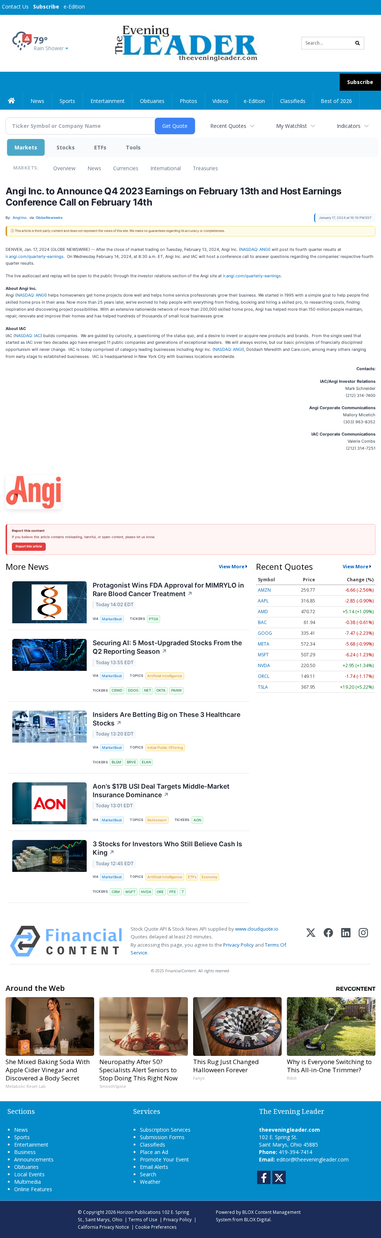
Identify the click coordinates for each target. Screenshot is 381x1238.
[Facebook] (328, 941)
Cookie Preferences (156, 1227)
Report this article (29, 546)
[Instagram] (363, 941)
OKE (160, 892)
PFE (172, 892)
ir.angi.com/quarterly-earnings (35, 256)
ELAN (146, 762)
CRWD (117, 690)
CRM (116, 892)
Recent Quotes (228, 125)
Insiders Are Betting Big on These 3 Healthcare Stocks (166, 719)
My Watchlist (291, 125)
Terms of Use (142, 1219)
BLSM (116, 762)
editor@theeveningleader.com (312, 1159)
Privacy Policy (238, 944)
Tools (133, 147)
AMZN (264, 590)
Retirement (157, 820)
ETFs (100, 147)
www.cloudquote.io (256, 928)
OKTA (161, 690)
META (263, 644)
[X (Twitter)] (310, 941)
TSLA (263, 687)
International (165, 168)
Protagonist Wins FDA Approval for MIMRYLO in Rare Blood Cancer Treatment (168, 589)
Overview (64, 168)
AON (197, 820)
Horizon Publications (139, 1212)
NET (147, 690)
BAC (262, 622)
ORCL (263, 676)
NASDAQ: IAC (28, 335)
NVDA (146, 892)
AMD (263, 611)
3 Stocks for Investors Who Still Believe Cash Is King (167, 848)
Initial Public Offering (165, 748)
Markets (26, 147)
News (94, 168)
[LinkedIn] (345, 941)
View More (231, 566)
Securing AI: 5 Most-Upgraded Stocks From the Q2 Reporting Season (167, 647)
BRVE (131, 762)
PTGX (153, 619)
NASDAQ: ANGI (254, 249)
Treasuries (205, 168)
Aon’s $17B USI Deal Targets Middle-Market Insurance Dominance (161, 790)
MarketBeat (112, 619)
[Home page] (185, 42)
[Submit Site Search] (357, 43)
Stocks (66, 147)
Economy (209, 877)
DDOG (133, 690)
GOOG (265, 633)
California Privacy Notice (103, 1227)
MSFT (130, 892)
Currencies (125, 168)
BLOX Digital (257, 1219)
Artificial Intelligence (164, 676)
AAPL (263, 601)
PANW (176, 690)
